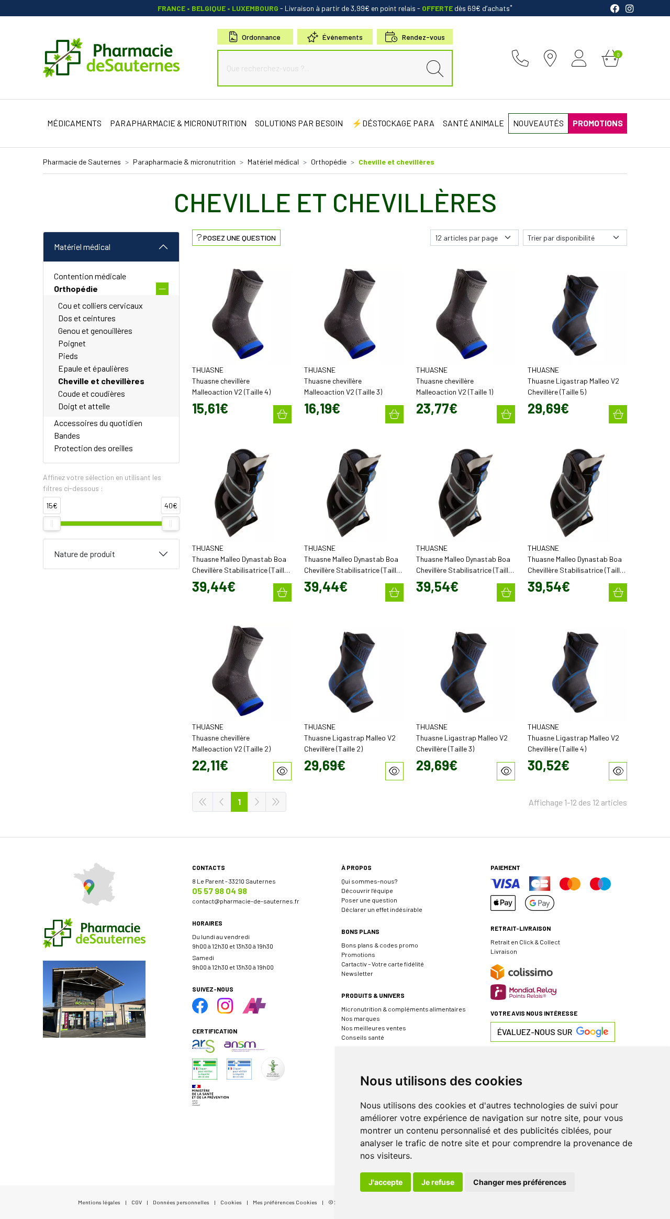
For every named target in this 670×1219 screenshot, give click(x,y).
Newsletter (357, 973)
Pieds (68, 356)
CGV (136, 1202)
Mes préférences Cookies (285, 1202)
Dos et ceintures (87, 318)
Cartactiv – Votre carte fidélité (382, 963)
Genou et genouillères (95, 330)
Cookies (231, 1202)
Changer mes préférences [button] (519, 1182)
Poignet (72, 343)
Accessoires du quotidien (98, 423)
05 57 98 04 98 (219, 891)
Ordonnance (261, 36)
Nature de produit (84, 554)
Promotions (358, 954)
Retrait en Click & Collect (525, 941)
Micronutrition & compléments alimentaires (403, 1009)
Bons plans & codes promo (379, 945)
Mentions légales (99, 1202)
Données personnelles (181, 1202)
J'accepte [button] (385, 1182)
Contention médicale (90, 276)
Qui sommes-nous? (369, 881)
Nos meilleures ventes (373, 1027)
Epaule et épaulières (93, 368)
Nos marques (360, 1018)
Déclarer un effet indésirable (381, 909)
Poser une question (369, 900)
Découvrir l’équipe (367, 890)
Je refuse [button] (437, 1182)
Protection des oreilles (93, 448)
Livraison (503, 951)
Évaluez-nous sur (534, 1032)
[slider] (52, 523)
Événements (342, 36)
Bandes (67, 435)
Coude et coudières (91, 393)
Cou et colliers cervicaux (100, 305)
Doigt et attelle (84, 406)
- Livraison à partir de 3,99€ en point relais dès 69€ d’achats (335, 8)
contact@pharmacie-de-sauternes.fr (245, 901)
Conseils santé (362, 1037)
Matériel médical (82, 247)
